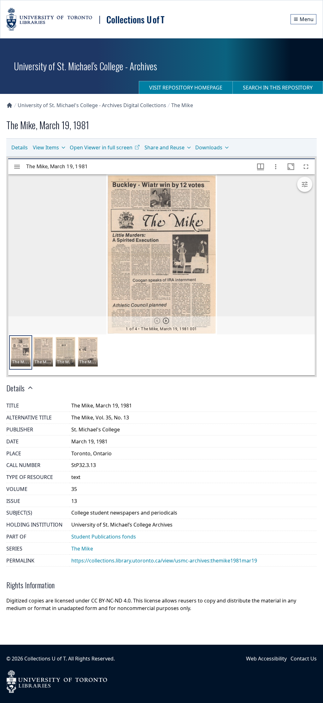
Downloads (208, 147)
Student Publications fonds (103, 536)
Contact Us (304, 658)
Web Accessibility (266, 658)
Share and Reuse (164, 147)
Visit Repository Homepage (185, 87)
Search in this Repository (278, 87)
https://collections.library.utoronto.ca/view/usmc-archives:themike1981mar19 (164, 560)
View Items (46, 147)
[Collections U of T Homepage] (9, 105)
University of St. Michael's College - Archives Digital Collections (92, 105)
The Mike (182, 105)
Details (19, 147)
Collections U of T (45, 658)
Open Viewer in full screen (101, 147)
